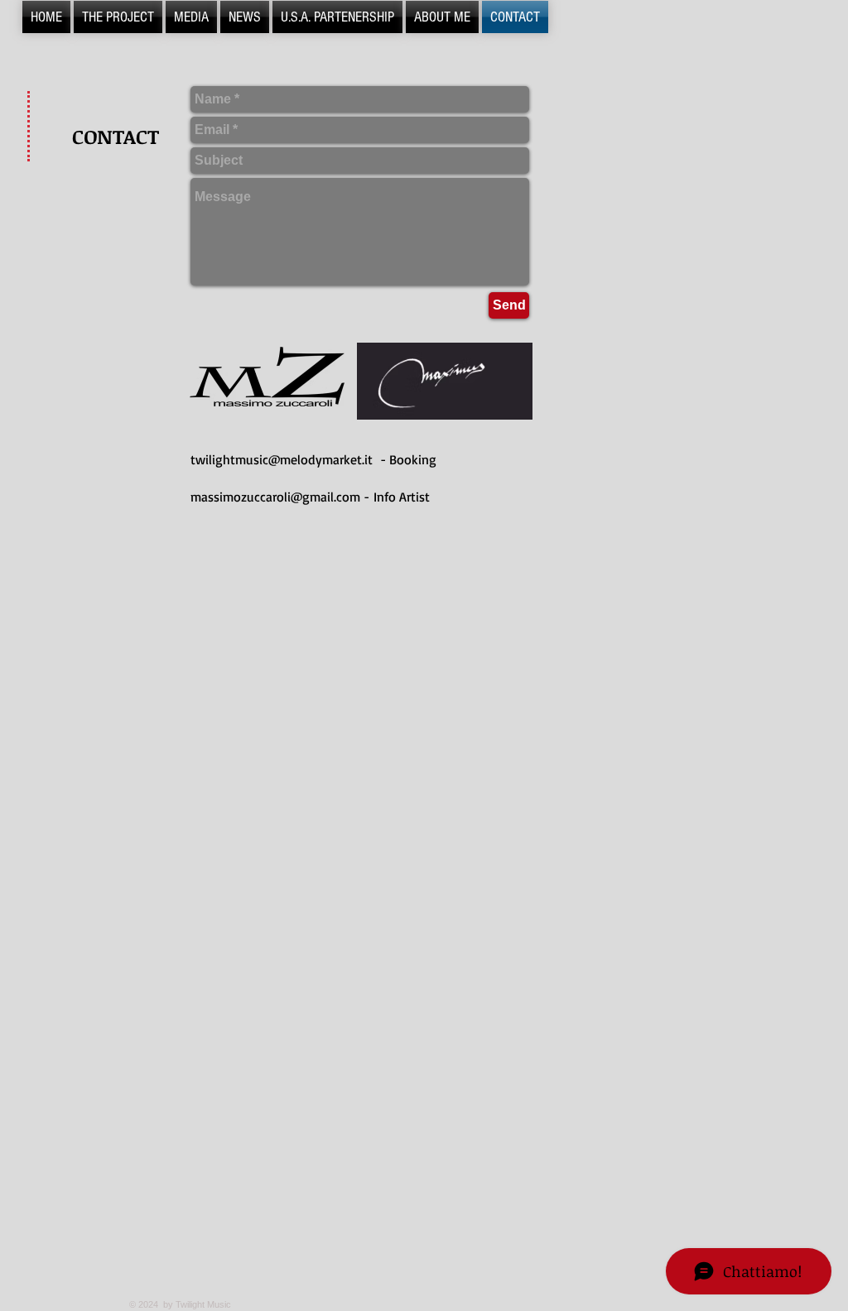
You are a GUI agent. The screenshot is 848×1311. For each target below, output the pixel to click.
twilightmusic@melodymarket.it (281, 459)
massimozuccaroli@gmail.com (275, 496)
